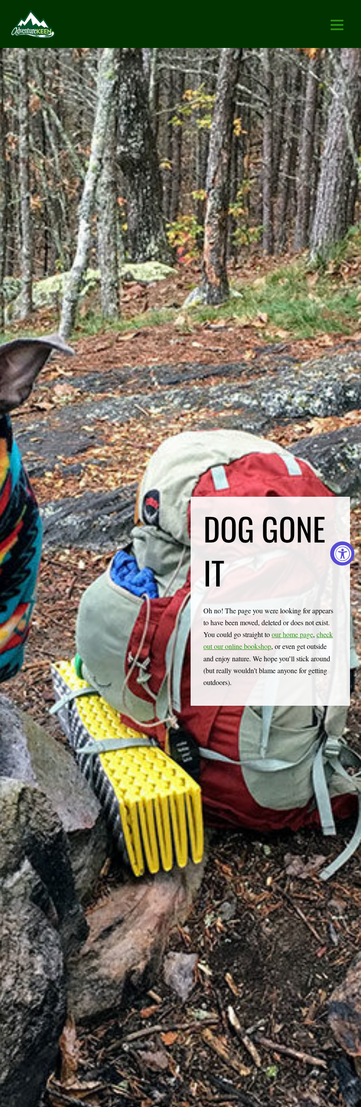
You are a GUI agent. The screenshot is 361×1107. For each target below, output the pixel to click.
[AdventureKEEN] (33, 32)
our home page (292, 634)
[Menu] (337, 24)
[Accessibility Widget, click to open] (342, 554)
